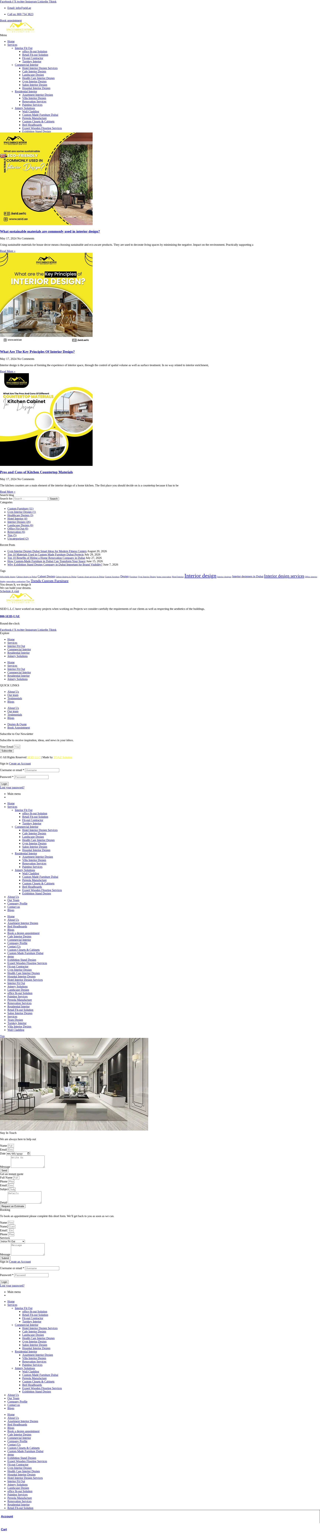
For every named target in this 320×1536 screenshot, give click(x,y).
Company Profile (17, 903)
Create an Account (20, 763)
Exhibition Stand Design (36, 131)
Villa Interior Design (34, 98)
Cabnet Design (46, 576)
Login (4, 784)
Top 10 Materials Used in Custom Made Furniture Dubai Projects (45, 554)
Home (11, 41)
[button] (160, 35)
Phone (4, 1181)
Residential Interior (26, 91)
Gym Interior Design (34, 81)
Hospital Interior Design (36, 88)
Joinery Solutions (25, 108)
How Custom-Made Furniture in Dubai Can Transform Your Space (46, 561)
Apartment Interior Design (37, 94)
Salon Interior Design (34, 84)
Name (4, 1145)
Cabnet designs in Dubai (66, 577)
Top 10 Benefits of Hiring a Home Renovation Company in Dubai (46, 557)
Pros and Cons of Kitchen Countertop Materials (36, 472)
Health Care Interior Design (38, 78)
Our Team (13, 900)
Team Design (15, 1019)
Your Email (7, 746)
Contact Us (14, 946)
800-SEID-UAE (10, 616)
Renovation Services (34, 101)
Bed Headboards (32, 124)
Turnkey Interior (31, 61)
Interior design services (284, 576)
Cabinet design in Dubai (26, 577)
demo (10, 956)
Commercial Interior (26, 64)
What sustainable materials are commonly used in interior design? (50, 231)
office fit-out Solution (34, 51)
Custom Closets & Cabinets (38, 121)
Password (7, 776)
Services (12, 44)
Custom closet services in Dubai (90, 577)
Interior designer (224, 577)
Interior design (200, 576)
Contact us (13, 906)
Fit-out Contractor (32, 58)
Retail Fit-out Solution (35, 54)
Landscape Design (33, 74)
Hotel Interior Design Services (40, 68)
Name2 (4, 1226)
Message (5, 1166)
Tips (28, 581)
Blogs (10, 701)
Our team (12, 695)
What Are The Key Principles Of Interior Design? (37, 352)
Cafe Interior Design (34, 71)
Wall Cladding (30, 111)
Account (7, 1516)
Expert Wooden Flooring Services (42, 128)
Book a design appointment (23, 933)
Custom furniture (112, 577)
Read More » (7, 251)
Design (124, 576)
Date (3, 1153)
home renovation (164, 577)
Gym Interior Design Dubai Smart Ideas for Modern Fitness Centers (47, 551)
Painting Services (32, 104)
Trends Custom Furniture (50, 581)
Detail (4, 1202)
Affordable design (8, 577)
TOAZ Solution (63, 757)
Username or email (12, 770)
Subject (4, 1189)
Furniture (133, 577)
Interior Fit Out (23, 48)
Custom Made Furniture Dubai (40, 114)
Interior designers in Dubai (247, 576)
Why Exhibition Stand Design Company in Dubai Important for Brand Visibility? (54, 564)
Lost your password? (12, 787)
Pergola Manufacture (34, 118)
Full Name (6, 1177)
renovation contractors (16, 581)
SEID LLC (33, 757)
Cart (4, 1529)
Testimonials (14, 698)
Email (4, 1149)
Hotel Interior (178, 577)
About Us (13, 691)
